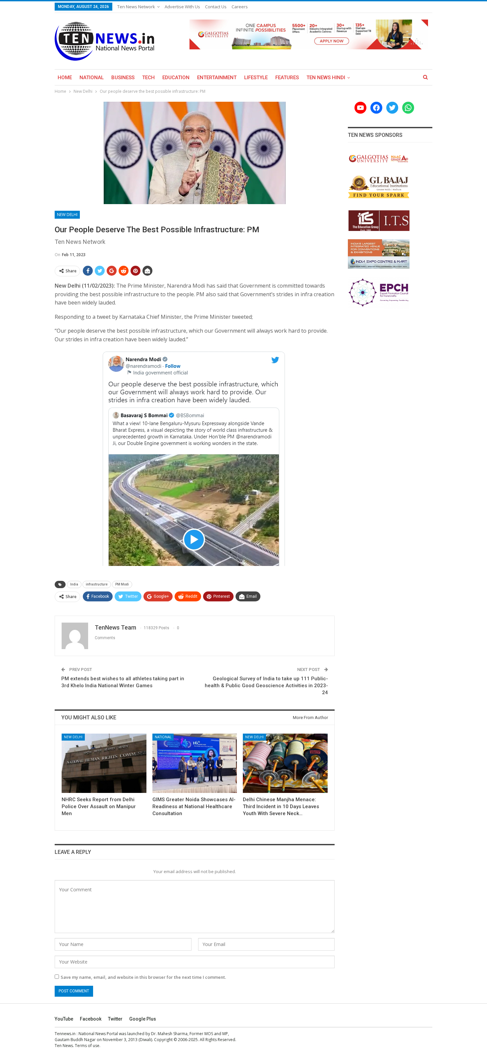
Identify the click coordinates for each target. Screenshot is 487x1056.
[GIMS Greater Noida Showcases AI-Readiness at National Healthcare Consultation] (194, 763)
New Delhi (67, 214)
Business (123, 78)
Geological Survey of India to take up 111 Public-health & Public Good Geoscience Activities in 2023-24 (266, 685)
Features (287, 78)
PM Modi (122, 584)
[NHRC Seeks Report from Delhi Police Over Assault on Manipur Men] (104, 763)
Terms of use (87, 1045)
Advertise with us (182, 7)
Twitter (115, 1019)
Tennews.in (65, 1033)
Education (175, 78)
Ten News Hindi (325, 78)
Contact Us (216, 7)
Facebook (90, 1019)
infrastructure (97, 584)
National (92, 78)
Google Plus (142, 1019)
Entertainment (217, 78)
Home (65, 78)
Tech (148, 78)
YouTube (64, 1019)
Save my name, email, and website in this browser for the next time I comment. (143, 977)
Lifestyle (256, 78)
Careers (240, 7)
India (74, 584)
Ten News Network (136, 7)
